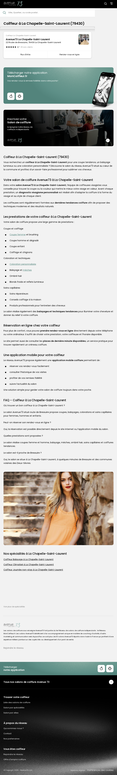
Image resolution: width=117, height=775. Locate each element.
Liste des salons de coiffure (17, 702)
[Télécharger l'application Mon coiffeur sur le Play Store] (19, 96)
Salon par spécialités (14, 707)
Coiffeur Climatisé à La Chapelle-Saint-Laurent (29, 564)
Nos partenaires (12, 738)
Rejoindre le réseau (14, 647)
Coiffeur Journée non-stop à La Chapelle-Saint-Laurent (33, 569)
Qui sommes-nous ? (14, 728)
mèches (27, 270)
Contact (7, 733)
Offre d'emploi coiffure (15, 759)
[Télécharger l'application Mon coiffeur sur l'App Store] (11, 96)
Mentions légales (78, 770)
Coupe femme (18, 234)
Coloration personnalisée (23, 264)
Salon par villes (11, 712)
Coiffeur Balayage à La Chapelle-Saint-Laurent (28, 559)
